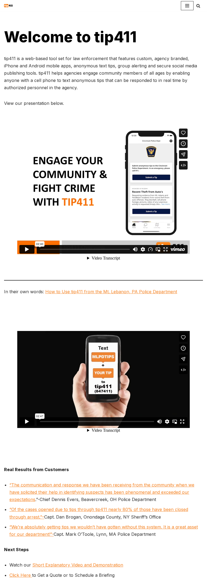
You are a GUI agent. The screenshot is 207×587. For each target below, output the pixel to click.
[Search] (198, 6)
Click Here (20, 575)
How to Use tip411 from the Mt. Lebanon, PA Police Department (111, 291)
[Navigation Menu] (187, 5)
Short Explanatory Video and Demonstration (77, 565)
